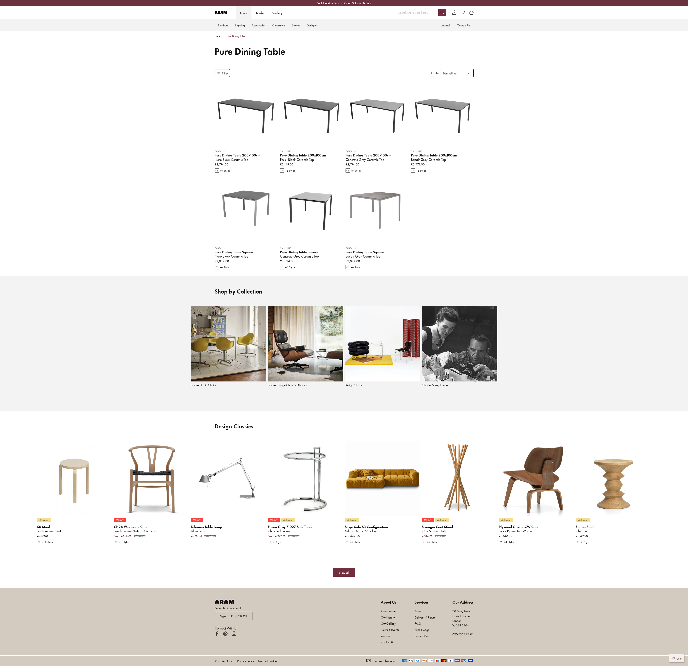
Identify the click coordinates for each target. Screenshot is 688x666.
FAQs (418, 623)
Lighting (240, 25)
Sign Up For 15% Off (233, 615)
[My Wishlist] (462, 12)
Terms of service (267, 660)
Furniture (223, 25)
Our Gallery (388, 623)
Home (218, 36)
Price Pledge (422, 629)
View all (344, 572)
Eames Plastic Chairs (203, 385)
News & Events (390, 629)
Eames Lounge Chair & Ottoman (287, 385)
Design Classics (354, 385)
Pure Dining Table (236, 36)
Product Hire (422, 635)
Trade (260, 12)
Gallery (277, 12)
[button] (420, 12)
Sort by (434, 73)
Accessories (258, 25)
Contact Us (387, 641)
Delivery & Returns (426, 617)
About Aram (388, 611)
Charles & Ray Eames (435, 385)
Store (243, 12)
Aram (230, 660)
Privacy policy (245, 660)
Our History (388, 617)
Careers (385, 635)
